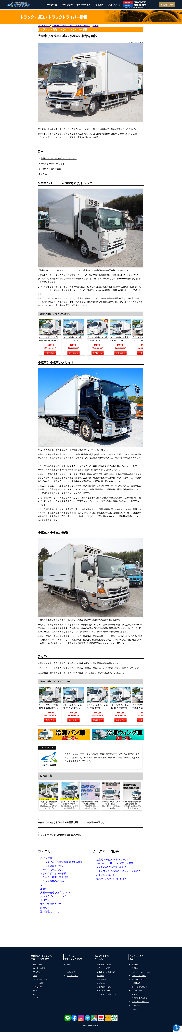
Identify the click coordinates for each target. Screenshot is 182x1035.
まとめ (44, 174)
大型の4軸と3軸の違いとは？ (111, 867)
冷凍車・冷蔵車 (39, 968)
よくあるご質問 (138, 979)
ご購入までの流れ (139, 976)
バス (35, 994)
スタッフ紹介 (137, 991)
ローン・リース (48, 885)
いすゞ (69, 968)
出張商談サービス (104, 987)
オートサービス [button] (83, 5)
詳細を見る (50, 353)
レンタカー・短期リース (106, 994)
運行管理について (49, 911)
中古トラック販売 (104, 964)
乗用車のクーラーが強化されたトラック (59, 158)
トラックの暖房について (53, 866)
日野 (68, 964)
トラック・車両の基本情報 (54, 877)
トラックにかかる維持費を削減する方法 (61, 862)
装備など (45, 908)
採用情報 (135, 968)
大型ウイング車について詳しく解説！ (116, 863)
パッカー (36, 998)
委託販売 (100, 976)
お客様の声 (136, 983)
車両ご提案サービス (105, 991)
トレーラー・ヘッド (41, 979)
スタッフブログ (138, 994)
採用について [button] (114, 5)
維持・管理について (50, 904)
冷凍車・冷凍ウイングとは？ (111, 878)
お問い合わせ (168, 5)
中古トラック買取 (104, 968)
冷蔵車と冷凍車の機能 (51, 169)
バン (35, 976)
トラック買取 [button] (67, 5)
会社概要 (135, 964)
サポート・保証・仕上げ (141, 972)
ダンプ (35, 991)
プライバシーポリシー (140, 1002)
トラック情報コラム (139, 987)
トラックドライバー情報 (53, 873)
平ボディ (45, 900)
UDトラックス (72, 976)
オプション (101, 983)
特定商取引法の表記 (139, 998)
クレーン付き (38, 983)
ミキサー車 (37, 987)
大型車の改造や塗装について (55, 892)
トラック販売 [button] (51, 5)
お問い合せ (136, 1005)
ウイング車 (46, 858)
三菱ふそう (71, 972)
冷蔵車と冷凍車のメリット (53, 164)
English (134, 1009)
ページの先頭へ (176, 1029)
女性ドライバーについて (53, 896)
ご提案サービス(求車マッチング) (113, 859)
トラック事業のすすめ (52, 881)
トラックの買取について (53, 869)
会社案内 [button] (99, 5)
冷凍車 (43, 888)
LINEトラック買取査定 (106, 972)
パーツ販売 (101, 979)
